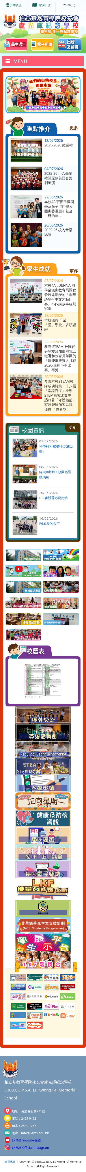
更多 (73, 127)
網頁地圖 (10, 1162)
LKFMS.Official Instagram (30, 1147)
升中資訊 (16, 5)
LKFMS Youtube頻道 (26, 1140)
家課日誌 (44, 5)
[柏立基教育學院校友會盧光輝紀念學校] (43, 23)
